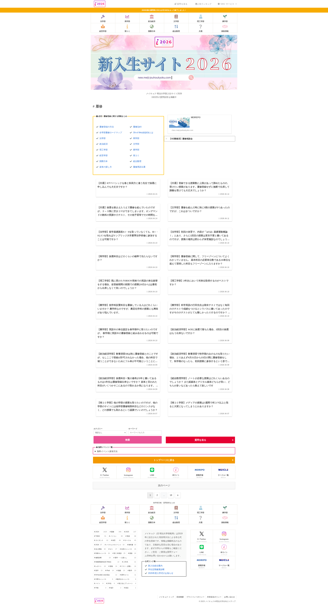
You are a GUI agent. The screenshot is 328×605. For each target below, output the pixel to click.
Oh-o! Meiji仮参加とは (143, 132)
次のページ (164, 485)
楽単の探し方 (105, 167)
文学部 (136, 144)
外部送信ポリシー (214, 597)
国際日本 (103, 161)
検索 (127, 440)
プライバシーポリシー (195, 597)
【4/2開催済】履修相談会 (181, 139)
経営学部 (103, 155)
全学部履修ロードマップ (110, 132)
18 (171, 495)
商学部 (136, 138)
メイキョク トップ (166, 597)
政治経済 (103, 144)
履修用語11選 (139, 167)
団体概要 (180, 597)
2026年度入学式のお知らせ (160, 573)
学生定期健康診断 (156, 569)
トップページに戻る (164, 460)
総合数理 (137, 161)
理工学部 (103, 150)
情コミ (136, 155)
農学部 (136, 150)
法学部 (102, 138)
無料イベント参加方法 (107, 451)
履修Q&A (137, 127)
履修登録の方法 (106, 127)
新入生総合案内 (155, 566)
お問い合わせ (229, 597)
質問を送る (200, 440)
